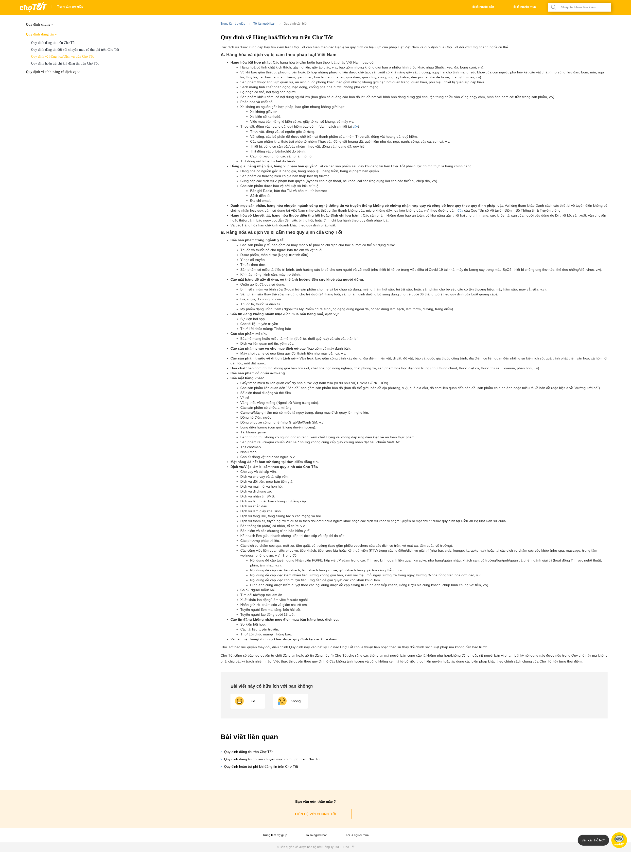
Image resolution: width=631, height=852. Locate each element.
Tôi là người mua (524, 7)
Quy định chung (38, 24)
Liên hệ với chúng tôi (315, 814)
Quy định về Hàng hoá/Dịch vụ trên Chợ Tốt (62, 56)
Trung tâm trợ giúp (70, 6)
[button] (290, 701)
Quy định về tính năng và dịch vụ (51, 72)
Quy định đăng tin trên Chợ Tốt (53, 43)
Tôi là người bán (482, 7)
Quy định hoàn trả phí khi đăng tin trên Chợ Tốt (65, 63)
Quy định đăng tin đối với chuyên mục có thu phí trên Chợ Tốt (75, 49)
